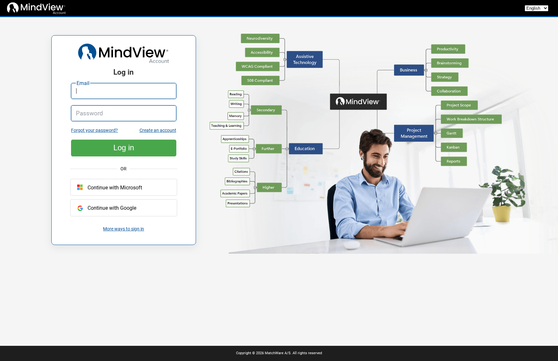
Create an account (158, 130)
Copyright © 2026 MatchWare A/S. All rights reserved (279, 353)
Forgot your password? (94, 130)
